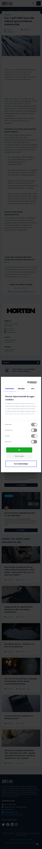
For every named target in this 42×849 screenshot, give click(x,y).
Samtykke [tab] (9, 388)
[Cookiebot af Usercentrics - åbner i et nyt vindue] (28, 382)
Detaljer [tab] (21, 388)
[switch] (34, 430)
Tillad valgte (19, 456)
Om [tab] (32, 388)
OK (19, 450)
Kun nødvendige (21, 464)
